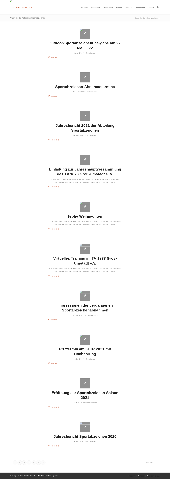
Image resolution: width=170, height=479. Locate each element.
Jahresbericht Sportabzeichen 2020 (85, 436)
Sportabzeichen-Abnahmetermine (85, 87)
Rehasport (75, 182)
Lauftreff (57, 182)
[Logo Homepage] (85, 207)
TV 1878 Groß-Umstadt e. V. (26, 476)
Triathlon (99, 182)
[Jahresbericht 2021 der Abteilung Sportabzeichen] (85, 116)
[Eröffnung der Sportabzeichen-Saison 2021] (85, 383)
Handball (103, 179)
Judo (108, 179)
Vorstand (113, 182)
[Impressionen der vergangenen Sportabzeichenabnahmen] (85, 296)
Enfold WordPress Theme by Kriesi (47, 476)
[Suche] (157, 7)
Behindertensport (85, 179)
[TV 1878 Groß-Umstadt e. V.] (21, 7)
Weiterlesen (52, 57)
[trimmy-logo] (85, 34)
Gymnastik (95, 179)
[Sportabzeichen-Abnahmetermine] (85, 77)
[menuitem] (84, 7)
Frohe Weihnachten (85, 216)
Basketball (75, 179)
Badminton (67, 179)
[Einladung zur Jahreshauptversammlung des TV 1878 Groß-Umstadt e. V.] (85, 160)
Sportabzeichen (91, 53)
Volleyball (106, 182)
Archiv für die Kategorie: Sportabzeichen (27, 18)
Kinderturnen (115, 179)
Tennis (93, 182)
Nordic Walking (65, 182)
